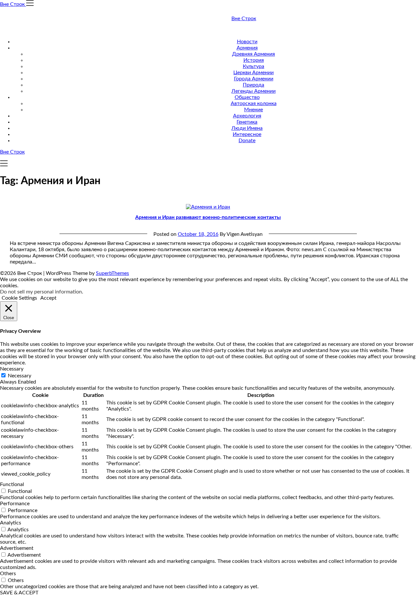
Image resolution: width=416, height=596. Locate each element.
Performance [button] (15, 503)
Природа (253, 85)
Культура (253, 66)
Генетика (247, 122)
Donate (247, 140)
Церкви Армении (253, 72)
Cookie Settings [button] (19, 298)
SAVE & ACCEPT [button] (19, 592)
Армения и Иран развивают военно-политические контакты (208, 217)
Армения (247, 47)
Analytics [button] (10, 522)
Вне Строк (243, 18)
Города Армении (253, 78)
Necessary (19, 375)
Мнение (253, 109)
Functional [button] (12, 484)
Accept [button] (48, 298)
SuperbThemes (112, 273)
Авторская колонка (254, 103)
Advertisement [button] (16, 548)
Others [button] (8, 573)
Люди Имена (247, 128)
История (253, 60)
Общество (247, 97)
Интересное (247, 134)
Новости (247, 41)
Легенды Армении (253, 91)
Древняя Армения (253, 54)
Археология (247, 115)
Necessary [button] (11, 369)
